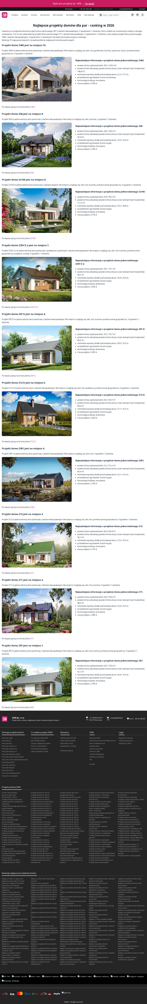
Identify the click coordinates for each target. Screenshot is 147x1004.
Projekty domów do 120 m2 (40, 793)
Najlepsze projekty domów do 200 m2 (44, 894)
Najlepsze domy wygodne (40, 883)
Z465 (32, 107)
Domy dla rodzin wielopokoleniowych (15, 760)
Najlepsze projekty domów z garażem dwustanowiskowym (102, 880)
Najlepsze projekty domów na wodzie (73, 937)
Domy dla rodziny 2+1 (9, 746)
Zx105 (33, 238)
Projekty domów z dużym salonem (130, 833)
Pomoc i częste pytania (39, 746)
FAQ (90, 760)
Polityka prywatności (126, 741)
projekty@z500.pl (117, 718)
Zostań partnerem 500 (68, 738)
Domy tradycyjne (8, 822)
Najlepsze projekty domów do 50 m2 (72, 915)
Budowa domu (94, 746)
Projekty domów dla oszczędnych (13, 829)
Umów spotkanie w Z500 (39, 751)
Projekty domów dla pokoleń (12, 838)
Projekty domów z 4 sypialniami (100, 833)
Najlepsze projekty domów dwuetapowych (98, 884)
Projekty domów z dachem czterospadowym (69, 843)
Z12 (32, 573)
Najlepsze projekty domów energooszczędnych (40, 936)
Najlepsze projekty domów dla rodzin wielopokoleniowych (73, 902)
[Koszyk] (138, 15)
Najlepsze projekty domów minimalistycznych (127, 898)
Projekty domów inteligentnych (41, 847)
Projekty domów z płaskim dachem (43, 831)
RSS (8, 976)
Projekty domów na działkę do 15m (130, 829)
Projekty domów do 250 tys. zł (41, 808)
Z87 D (32, 375)
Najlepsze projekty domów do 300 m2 (44, 897)
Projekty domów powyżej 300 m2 (42, 802)
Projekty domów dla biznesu (12, 842)
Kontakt (92, 764)
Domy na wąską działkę (10, 820)
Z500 (79, 15)
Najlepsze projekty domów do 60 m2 (72, 917)
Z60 (32, 172)
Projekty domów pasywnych (40, 824)
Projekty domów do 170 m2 (69, 808)
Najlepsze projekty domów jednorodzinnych (11, 958)
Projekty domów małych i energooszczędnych (126, 803)
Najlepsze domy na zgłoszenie (12, 879)
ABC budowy (58, 15)
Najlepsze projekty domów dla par (14, 935)
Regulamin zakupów (126, 738)
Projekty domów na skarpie (40, 833)
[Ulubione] (132, 15)
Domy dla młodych (8, 768)
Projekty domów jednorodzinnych (13, 851)
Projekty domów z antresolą (40, 822)
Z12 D (32, 441)
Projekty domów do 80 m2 (11, 860)
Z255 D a (34, 307)
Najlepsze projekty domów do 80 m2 (43, 885)
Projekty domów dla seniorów (70, 797)
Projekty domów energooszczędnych (44, 826)
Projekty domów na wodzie (69, 826)
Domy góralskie (36, 820)
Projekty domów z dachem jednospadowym (127, 814)
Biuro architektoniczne (97, 743)
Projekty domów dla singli (40, 849)
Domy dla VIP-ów (7, 770)
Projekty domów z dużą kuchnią (129, 831)
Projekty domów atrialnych (40, 844)
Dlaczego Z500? (94, 738)
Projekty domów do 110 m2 (69, 815)
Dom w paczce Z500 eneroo (11, 815)
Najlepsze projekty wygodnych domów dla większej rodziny (15, 931)
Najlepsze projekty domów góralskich (44, 928)
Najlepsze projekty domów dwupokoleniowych (98, 893)
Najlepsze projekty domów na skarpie (44, 948)
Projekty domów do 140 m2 (69, 822)
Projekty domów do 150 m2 (40, 795)
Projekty (14, 15)
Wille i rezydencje (95, 811)
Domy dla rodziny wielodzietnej (13, 757)
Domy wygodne (7, 858)
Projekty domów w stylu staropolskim (102, 853)
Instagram (140, 976)
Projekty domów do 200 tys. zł (41, 806)
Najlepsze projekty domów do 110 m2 (73, 926)
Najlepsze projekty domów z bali (42, 926)
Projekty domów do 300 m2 (40, 799)
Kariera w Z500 (94, 751)
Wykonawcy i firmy (66, 743)
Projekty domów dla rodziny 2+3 (42, 858)
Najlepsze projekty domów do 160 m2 (73, 935)
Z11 (32, 638)
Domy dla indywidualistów (11, 773)
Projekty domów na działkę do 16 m (130, 849)
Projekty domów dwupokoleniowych (101, 793)
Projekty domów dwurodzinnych (129, 822)
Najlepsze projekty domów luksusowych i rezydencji (11, 954)
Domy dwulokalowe (9, 855)
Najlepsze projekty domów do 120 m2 (44, 890)
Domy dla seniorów (8, 765)
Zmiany (34, 15)
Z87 (32, 707)
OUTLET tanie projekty (9, 793)
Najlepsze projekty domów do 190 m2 (73, 921)
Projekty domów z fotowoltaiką (99, 844)
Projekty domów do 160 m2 (69, 824)
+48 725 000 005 (139, 719)
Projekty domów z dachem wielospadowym (98, 823)
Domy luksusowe (8, 849)
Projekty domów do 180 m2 (69, 817)
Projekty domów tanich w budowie (43, 829)
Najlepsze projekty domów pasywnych (44, 933)
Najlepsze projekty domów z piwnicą (43, 955)
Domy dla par (6, 741)
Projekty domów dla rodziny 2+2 (42, 855)
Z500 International (66, 751)
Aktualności (45, 15)
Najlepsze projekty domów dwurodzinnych (127, 943)
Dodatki (24, 15)
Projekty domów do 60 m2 (69, 806)
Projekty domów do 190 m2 (69, 811)
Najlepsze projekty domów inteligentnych (40, 963)
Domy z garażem (7, 817)
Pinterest (72, 976)
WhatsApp (15, 981)
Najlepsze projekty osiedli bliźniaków (15, 919)
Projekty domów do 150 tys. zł (41, 804)
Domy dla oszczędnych (10, 776)
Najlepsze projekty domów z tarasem (44, 957)
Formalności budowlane (39, 749)
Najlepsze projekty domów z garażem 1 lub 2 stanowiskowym (15, 907)
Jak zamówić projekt (38, 741)
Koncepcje (63, 847)
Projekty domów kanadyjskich (41, 815)
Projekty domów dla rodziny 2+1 (42, 853)
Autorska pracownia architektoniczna (102, 741)
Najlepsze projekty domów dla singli (72, 879)
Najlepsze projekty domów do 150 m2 (44, 892)
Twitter (89, 976)
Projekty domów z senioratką (99, 795)
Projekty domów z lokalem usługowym (102, 842)
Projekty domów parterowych (12, 799)
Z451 (32, 507)
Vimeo (38, 976)
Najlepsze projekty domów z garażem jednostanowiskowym (73, 963)
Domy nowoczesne (8, 811)
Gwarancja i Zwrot (125, 743)
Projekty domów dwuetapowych (71, 858)
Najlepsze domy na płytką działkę (100, 919)
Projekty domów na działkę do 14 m (130, 835)
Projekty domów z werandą (127, 797)
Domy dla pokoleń (8, 762)
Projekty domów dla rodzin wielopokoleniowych (69, 794)
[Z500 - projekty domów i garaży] (4, 15)
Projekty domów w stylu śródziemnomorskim (97, 850)
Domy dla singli (7, 738)
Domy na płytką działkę (97, 808)
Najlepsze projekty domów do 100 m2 (44, 888)
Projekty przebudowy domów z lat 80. (131, 799)
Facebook (55, 976)
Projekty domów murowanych (128, 820)
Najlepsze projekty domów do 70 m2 (72, 924)
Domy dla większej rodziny (11, 754)
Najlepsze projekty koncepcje (70, 960)
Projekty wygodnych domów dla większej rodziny (13, 832)
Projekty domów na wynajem (99, 858)
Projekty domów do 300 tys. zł (41, 811)
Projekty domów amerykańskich (42, 813)
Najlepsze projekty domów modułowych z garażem (127, 958)
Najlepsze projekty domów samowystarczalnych (127, 889)
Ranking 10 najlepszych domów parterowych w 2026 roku (13, 884)
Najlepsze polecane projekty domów (72, 948)
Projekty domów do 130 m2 (69, 820)
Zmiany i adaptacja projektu (40, 743)
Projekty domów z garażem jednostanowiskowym (69, 850)
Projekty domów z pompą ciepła (100, 802)
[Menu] (143, 15)
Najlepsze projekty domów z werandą (131, 910)
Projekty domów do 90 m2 (69, 799)
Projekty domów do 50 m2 (69, 804)
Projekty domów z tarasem (40, 842)
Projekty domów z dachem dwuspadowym (69, 839)
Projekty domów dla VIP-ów (11, 840)
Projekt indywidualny (96, 754)
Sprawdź (89, 3)
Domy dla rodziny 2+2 (9, 749)
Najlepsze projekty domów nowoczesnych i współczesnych (13, 895)
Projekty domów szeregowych (99, 806)
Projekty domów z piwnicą (40, 840)
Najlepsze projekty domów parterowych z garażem (98, 945)
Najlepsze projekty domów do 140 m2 (73, 933)
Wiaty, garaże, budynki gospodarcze (101, 813)
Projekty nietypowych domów (128, 806)
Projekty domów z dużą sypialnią (129, 855)
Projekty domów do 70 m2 (69, 813)
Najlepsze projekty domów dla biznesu (15, 946)
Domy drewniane (8, 813)
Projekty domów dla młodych (99, 862)
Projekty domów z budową (127, 817)
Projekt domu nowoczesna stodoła (72, 831)
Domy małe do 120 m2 (9, 797)
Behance (106, 976)
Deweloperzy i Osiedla (68, 746)
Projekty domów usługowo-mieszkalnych (40, 836)
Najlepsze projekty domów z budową (131, 935)
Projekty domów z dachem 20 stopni (101, 831)
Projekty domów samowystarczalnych (102, 855)
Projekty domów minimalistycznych (101, 860)
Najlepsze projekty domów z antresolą (44, 930)
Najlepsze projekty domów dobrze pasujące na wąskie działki (14, 911)
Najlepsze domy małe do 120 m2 (13, 881)
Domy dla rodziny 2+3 (9, 751)
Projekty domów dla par (10, 835)
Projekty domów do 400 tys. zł (128, 847)
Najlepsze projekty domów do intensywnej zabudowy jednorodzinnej (128, 948)
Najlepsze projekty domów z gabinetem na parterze (99, 889)
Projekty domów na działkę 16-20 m (14, 853)
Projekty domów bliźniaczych (99, 804)
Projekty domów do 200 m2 (40, 797)
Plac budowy (89, 15)
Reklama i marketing (96, 757)
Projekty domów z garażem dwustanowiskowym (69, 854)
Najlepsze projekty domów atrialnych (44, 960)
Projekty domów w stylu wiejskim (100, 847)
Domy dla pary (7, 743)
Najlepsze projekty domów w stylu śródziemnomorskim (130, 880)
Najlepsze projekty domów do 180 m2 (73, 928)
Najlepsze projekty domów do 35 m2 (72, 912)
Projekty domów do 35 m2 (69, 802)
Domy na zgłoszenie (9, 795)
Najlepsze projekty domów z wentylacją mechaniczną (99, 902)
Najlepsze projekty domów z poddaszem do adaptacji (128, 927)
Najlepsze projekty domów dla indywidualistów (12, 922)
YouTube (24, 976)
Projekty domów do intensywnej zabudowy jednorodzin (129, 825)
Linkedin (122, 976)
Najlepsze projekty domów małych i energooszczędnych (130, 918)
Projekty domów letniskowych (70, 829)
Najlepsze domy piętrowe (11, 892)
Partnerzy (70, 15)
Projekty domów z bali (38, 817)
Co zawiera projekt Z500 (39, 738)
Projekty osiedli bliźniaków (11, 824)
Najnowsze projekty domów (69, 833)
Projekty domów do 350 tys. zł (128, 844)
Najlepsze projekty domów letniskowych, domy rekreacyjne (71, 940)
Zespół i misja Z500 (96, 749)
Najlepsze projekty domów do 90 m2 (72, 910)
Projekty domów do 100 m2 (11, 862)
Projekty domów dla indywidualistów (14, 826)
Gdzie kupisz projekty (67, 741)
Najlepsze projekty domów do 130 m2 (73, 930)
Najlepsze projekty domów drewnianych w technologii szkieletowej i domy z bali (11, 901)
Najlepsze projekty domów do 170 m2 (73, 919)
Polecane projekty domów (69, 835)
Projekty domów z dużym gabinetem (130, 838)
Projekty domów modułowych (99, 840)
